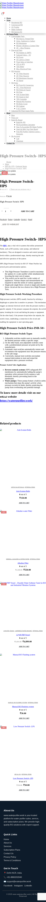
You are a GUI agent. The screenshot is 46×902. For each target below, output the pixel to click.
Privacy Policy (10, 857)
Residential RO (16, 23)
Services (7, 846)
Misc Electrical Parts (23, 69)
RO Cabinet (20, 106)
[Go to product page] (23, 456)
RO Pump (19, 57)
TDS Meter (20, 67)
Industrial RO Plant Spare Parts (22, 111)
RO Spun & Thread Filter (25, 39)
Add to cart (27, 211)
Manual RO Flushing (23, 101)
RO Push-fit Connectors (25, 85)
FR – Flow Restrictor (23, 88)
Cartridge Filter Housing (23, 630)
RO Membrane (21, 43)
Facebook (3, 219)
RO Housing (15, 71)
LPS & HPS (20, 64)
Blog (13, 115)
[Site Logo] (12, 5)
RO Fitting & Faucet (23, 90)
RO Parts (14, 83)
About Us (8, 843)
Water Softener (16, 29)
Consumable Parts (18, 36)
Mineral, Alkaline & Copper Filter (27, 46)
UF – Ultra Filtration (23, 48)
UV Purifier (15, 27)
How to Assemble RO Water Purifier (29, 127)
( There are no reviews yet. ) (20, 189)
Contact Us (11, 143)
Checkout (19, 141)
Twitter (10, 219)
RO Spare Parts (12, 34)
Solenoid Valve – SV (23, 55)
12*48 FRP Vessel (8, 630)
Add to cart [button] (24, 503)
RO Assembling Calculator (25, 125)
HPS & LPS (17, 774)
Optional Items (30, 487)
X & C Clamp (21, 108)
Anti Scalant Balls (22, 95)
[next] (43, 181)
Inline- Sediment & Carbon (25, 41)
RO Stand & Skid (22, 97)
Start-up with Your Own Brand (27, 129)
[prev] (39, 181)
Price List (14, 118)
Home (6, 839)
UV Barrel (19, 81)
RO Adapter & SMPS (23, 53)
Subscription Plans (12, 850)
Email (30, 219)
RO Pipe (19, 92)
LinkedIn (17, 219)
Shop (9, 20)
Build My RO (20, 122)
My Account (15, 136)
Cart (17, 139)
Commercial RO (17, 25)
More (8, 113)
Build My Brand (16, 120)
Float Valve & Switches (24, 62)
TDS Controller (21, 99)
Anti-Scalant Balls (17, 487)
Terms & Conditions (12, 860)
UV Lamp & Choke (23, 60)
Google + (24, 219)
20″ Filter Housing (22, 76)
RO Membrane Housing (24, 78)
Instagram (18, 886)
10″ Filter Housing (22, 74)
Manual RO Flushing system (17, 702)
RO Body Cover (21, 104)
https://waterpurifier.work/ (16, 400)
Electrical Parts (16, 50)
